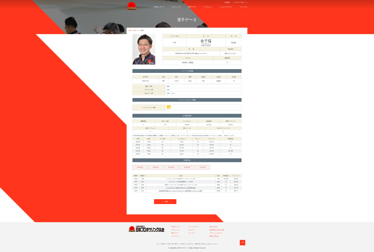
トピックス (191, 233)
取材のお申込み (214, 236)
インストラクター (193, 226)
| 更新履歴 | (227, 2)
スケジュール (175, 230)
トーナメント (175, 236)
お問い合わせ (213, 226)
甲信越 (233, 42)
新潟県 (219, 81)
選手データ (174, 233)
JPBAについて (175, 226)
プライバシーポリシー (216, 233)
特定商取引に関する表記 (216, 230)
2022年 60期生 (188, 62)
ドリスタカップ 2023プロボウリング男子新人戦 (180, 188)
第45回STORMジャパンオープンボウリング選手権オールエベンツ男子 (180, 191)
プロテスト (191, 230)
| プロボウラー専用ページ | (240, 2)
